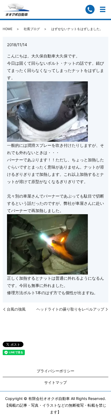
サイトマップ (55, 382)
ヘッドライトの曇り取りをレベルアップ (70, 309)
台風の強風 (16, 309)
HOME (7, 29)
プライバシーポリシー (55, 371)
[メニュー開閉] (102, 9)
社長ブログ (32, 29)
